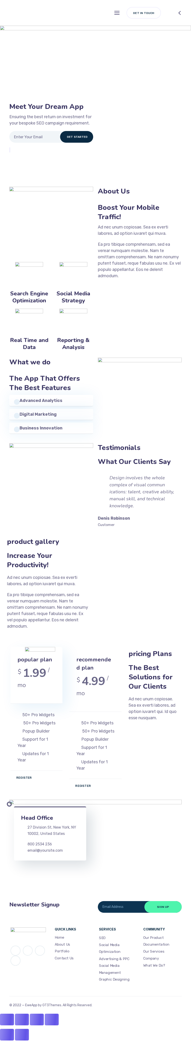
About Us (62, 944)
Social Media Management (110, 969)
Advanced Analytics (41, 400)
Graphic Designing (114, 979)
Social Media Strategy (73, 297)
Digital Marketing (38, 414)
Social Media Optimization (109, 948)
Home (59, 937)
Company (151, 958)
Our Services (153, 951)
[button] (51, 400)
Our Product (153, 938)
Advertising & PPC (114, 959)
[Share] (22, 1019)
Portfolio (62, 951)
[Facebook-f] (28, 951)
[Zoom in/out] (52, 1019)
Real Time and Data (29, 343)
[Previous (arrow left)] (7, 1035)
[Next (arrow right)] (22, 1035)
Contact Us (64, 958)
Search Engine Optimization (29, 297)
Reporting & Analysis (73, 343)
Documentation (156, 945)
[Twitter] (15, 951)
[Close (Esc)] (7, 1019)
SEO (102, 938)
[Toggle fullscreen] (37, 1019)
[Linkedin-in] (40, 951)
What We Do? (154, 965)
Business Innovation (41, 428)
